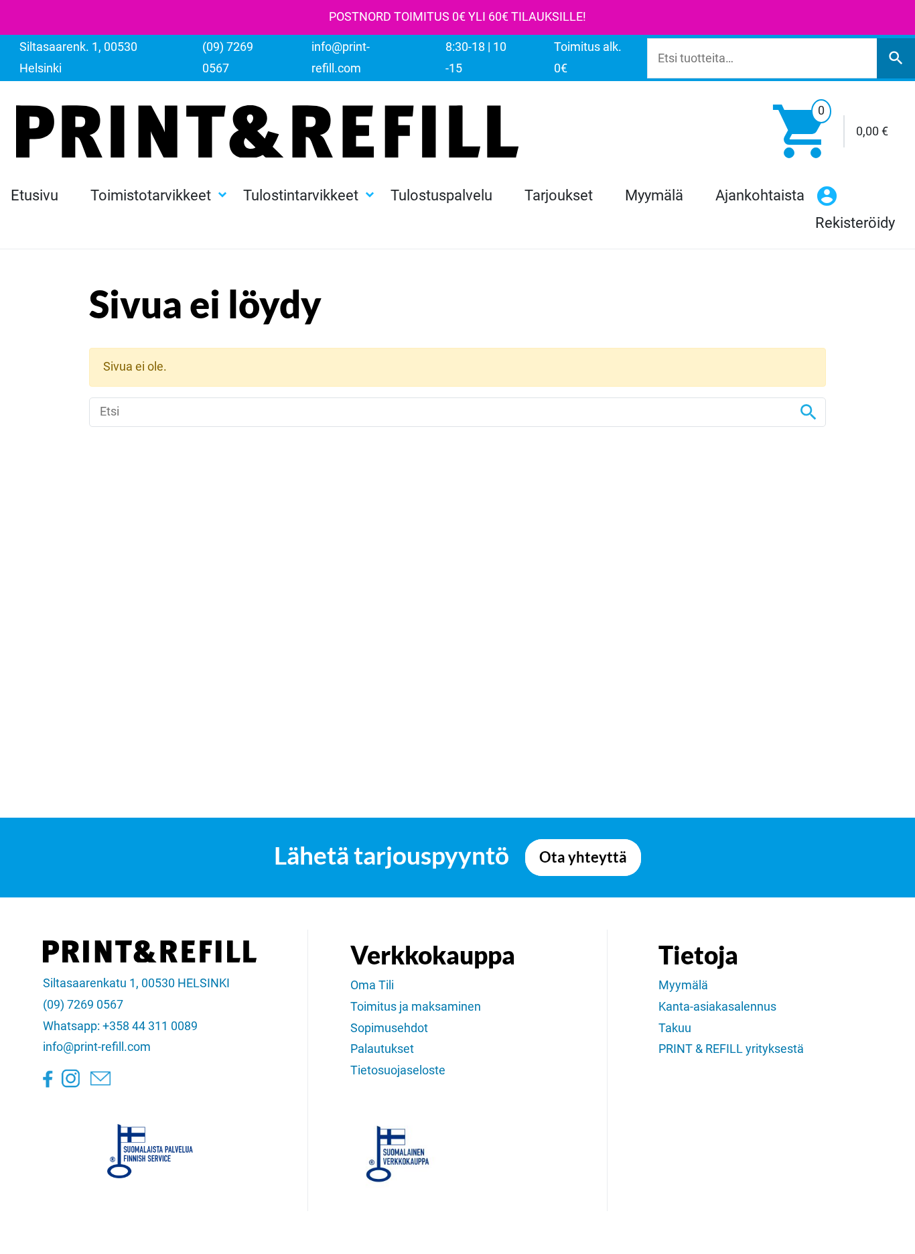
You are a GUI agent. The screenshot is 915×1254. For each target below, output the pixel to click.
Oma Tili (372, 985)
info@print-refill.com (97, 1047)
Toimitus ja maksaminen (415, 1006)
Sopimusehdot (389, 1028)
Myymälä (654, 195)
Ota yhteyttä (583, 857)
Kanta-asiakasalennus (717, 1006)
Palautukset (382, 1049)
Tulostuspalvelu (441, 195)
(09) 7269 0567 (83, 1004)
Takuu (674, 1028)
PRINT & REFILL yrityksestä (731, 1049)
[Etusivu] (267, 131)
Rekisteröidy (855, 222)
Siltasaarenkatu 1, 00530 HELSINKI (136, 983)
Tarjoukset (558, 195)
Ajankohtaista (759, 195)
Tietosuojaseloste (397, 1070)
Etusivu (34, 195)
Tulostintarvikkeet (300, 195)
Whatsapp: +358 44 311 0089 (120, 1026)
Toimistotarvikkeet (150, 195)
